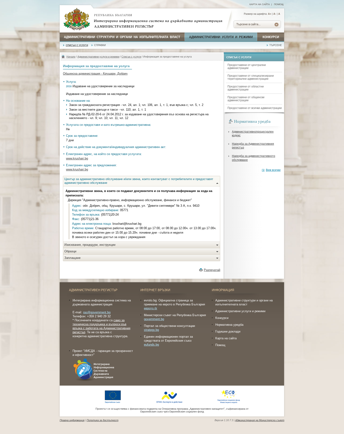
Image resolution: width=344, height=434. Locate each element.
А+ (269, 13)
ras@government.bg (96, 312)
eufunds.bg (151, 344)
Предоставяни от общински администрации (245, 99)
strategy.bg (151, 330)
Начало (70, 56)
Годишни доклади (227, 331)
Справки (100, 45)
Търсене (275, 45)
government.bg (154, 319)
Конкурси (271, 37)
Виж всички (273, 170)
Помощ (278, 4)
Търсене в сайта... (248, 24)
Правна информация (72, 420)
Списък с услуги (77, 45)
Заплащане (72, 258)
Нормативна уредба (229, 324)
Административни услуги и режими (221, 37)
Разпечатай (212, 270)
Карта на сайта (259, 4)
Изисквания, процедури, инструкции (89, 244)
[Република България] (76, 19)
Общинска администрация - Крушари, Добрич (95, 73)
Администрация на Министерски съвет (259, 420)
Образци (70, 251)
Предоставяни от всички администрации (254, 108)
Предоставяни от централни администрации (246, 66)
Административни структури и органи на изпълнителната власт (122, 37)
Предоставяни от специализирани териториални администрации (250, 77)
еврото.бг (150, 308)
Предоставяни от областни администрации (245, 88)
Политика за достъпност (102, 420)
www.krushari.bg (77, 158)
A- (274, 13)
